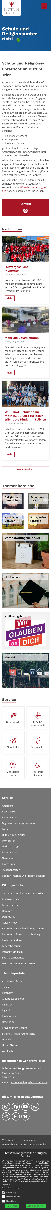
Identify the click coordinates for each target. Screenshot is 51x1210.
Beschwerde (13, 722)
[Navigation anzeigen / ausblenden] (44, 6)
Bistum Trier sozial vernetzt (22, 1096)
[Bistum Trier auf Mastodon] (16, 1116)
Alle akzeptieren (35, 1205)
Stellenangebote (15, 616)
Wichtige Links (13, 885)
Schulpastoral (37, 499)
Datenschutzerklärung (37, 1181)
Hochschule (12, 577)
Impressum (6, 1184)
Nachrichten (12, 229)
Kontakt (10, 657)
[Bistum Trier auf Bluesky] (25, 1116)
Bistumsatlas (37, 747)
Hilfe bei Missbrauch (38, 723)
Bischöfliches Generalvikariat (23, 1060)
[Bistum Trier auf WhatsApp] (35, 1107)
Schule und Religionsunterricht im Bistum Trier (23, 69)
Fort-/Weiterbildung (38, 519)
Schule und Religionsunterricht (22, 1068)
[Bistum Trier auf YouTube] (25, 1107)
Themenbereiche (18, 485)
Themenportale (13, 973)
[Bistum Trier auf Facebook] (16, 1107)
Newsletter (13, 747)
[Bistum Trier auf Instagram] (6, 1107)
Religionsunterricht (11, 499)
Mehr (10, 298)
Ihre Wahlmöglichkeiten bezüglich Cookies (25, 1154)
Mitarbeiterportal (13, 773)
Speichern (12, 1205)
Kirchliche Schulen (11, 519)
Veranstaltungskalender (22, 538)
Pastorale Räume (38, 773)
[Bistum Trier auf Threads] (6, 1116)
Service (9, 699)
